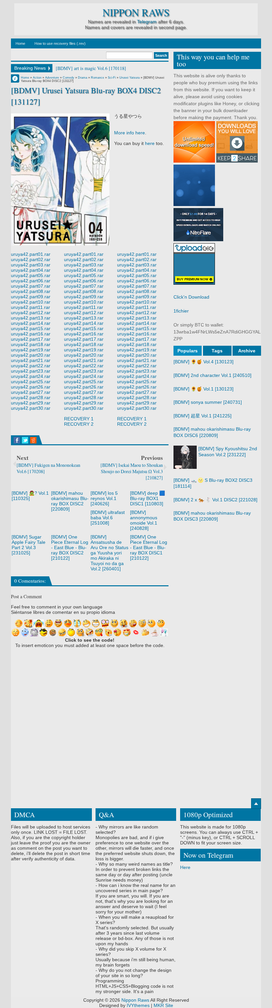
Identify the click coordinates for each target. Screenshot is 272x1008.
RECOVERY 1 (79, 418)
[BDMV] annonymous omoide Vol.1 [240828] (143, 520)
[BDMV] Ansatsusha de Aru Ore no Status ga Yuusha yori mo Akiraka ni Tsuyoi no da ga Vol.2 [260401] (109, 552)
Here (185, 867)
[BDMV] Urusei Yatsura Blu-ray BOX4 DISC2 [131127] (86, 96)
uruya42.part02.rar (30, 259)
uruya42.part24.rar (30, 376)
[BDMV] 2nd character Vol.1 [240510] (212, 375)
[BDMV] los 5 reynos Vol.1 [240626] (104, 498)
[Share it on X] (25, 440)
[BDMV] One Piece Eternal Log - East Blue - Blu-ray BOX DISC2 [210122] (69, 547)
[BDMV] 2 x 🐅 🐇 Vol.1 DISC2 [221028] (215, 499)
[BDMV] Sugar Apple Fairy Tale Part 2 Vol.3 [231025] (28, 544)
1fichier (181, 311)
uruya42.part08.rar (30, 291)
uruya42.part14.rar (30, 323)
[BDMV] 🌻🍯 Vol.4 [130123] (203, 361)
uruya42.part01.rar (30, 254)
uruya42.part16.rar (30, 333)
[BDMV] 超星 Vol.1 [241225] (202, 415)
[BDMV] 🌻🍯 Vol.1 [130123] (203, 389)
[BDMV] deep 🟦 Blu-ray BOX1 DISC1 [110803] (147, 498)
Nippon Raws (136, 12)
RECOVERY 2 (79, 424)
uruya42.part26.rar (30, 387)
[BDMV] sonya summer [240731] (207, 402)
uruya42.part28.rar (30, 397)
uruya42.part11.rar (30, 307)
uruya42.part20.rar (30, 355)
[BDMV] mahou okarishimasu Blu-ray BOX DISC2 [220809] (70, 501)
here (150, 143)
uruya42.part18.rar (30, 344)
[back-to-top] (256, 803)
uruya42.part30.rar (30, 408)
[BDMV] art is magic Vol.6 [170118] (91, 68)
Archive (246, 350)
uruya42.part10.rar (30, 302)
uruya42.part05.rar (30, 275)
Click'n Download (191, 297)
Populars (187, 350)
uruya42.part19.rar (30, 349)
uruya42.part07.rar (30, 286)
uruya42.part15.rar (30, 328)
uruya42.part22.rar (30, 365)
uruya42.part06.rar (30, 280)
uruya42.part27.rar (30, 392)
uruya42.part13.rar (30, 318)
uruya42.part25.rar (30, 381)
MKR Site (163, 1005)
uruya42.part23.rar (30, 371)
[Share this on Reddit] (33, 440)
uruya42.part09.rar (30, 296)
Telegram (147, 21)
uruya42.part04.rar (30, 270)
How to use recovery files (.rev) (60, 43)
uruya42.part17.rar (30, 339)
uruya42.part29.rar (30, 402)
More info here (129, 132)
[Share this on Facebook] (17, 440)
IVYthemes (138, 1005)
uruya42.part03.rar (30, 264)
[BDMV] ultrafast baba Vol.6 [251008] (108, 518)
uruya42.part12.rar (30, 312)
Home (20, 43)
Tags (217, 350)
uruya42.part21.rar (30, 360)
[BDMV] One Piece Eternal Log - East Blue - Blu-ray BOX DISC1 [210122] (148, 547)
